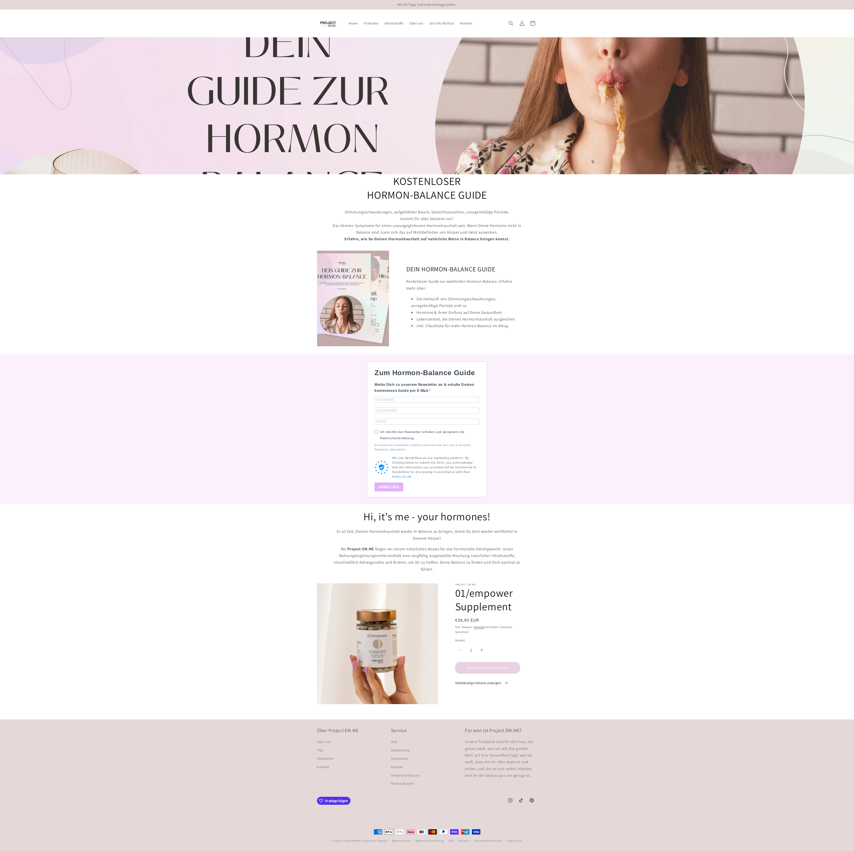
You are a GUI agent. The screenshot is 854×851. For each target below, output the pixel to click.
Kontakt (323, 767)
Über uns (323, 741)
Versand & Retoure (405, 775)
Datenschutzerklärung (430, 840)
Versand (479, 627)
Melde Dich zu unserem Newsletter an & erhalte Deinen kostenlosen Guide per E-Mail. (424, 388)
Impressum (399, 758)
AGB (394, 741)
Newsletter (325, 758)
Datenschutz (400, 750)
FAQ (320, 750)
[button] (511, 23)
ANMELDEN (389, 487)
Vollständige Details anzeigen (478, 683)
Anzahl (460, 640)
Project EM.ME (352, 840)
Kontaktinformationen (488, 840)
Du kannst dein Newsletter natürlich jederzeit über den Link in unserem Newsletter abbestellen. (422, 447)
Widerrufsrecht (402, 783)
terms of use (401, 476)
